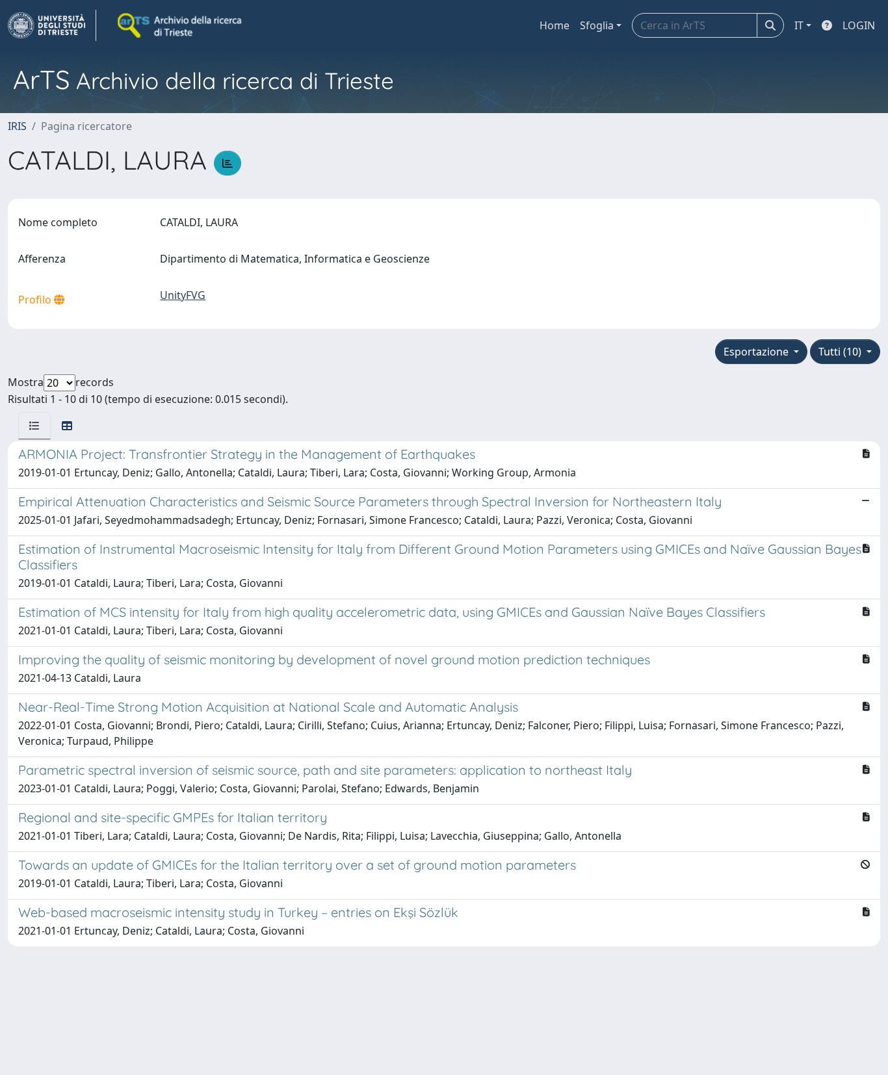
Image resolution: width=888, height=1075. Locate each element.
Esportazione (757, 351)
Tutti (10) (841, 351)
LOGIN (858, 25)
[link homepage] (52, 25)
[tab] (34, 425)
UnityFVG (182, 295)
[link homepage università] (181, 25)
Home (554, 25)
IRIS (17, 126)
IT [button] (798, 25)
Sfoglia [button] (597, 25)
